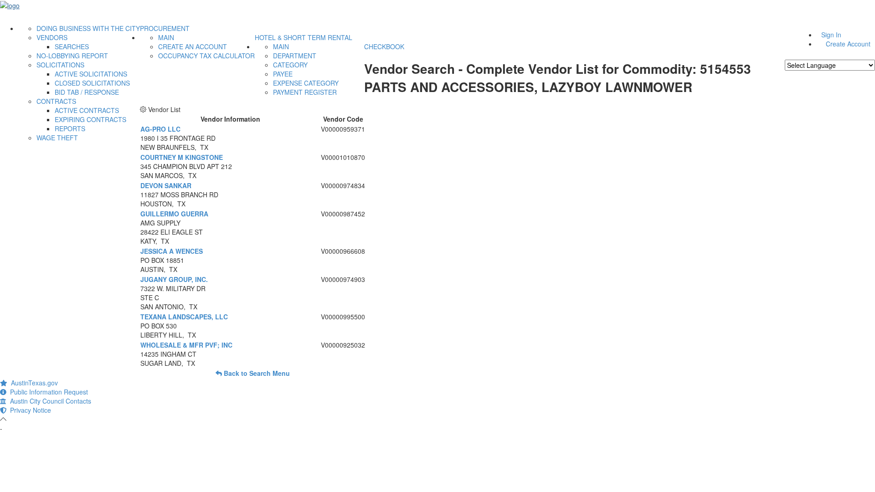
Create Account (848, 43)
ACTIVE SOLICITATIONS (91, 73)
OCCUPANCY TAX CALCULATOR (206, 55)
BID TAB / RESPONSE (87, 92)
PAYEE (283, 73)
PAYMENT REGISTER (305, 92)
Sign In (831, 34)
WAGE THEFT (57, 137)
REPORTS (70, 128)
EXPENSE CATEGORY (306, 82)
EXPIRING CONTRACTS (90, 119)
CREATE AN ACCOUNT (192, 46)
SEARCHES (72, 46)
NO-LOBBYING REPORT (72, 55)
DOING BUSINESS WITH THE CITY (88, 28)
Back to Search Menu (256, 373)
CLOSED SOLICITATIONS (92, 82)
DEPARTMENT (294, 55)
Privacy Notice (28, 410)
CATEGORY (290, 64)
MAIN (166, 37)
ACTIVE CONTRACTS (87, 110)
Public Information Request (47, 391)
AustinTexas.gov (32, 382)
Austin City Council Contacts (48, 400)
